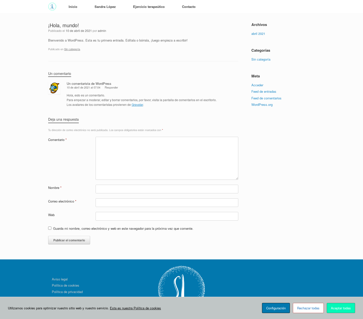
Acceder (257, 85)
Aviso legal (60, 279)
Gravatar (137, 104)
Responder (111, 87)
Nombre (54, 187)
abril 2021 (258, 33)
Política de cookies (65, 285)
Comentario (57, 139)
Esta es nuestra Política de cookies (135, 308)
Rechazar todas (308, 308)
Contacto (189, 6)
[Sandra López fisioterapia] (52, 6)
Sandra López (105, 6)
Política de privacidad (67, 291)
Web (51, 214)
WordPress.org (262, 104)
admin (102, 30)
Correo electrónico (62, 201)
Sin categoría (72, 49)
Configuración (276, 308)
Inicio (73, 6)
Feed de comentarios (266, 98)
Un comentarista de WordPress (89, 83)
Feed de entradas (263, 91)
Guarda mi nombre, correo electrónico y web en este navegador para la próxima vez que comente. (123, 228)
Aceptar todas (341, 308)
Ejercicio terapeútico (149, 6)
